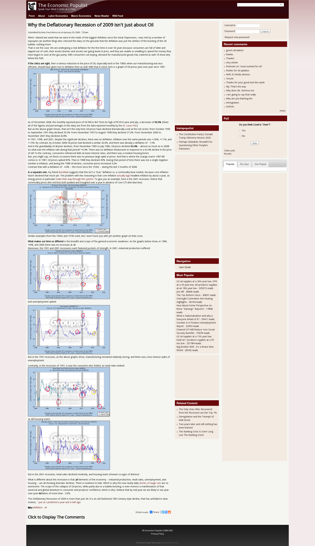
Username (229, 25)
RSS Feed (117, 15)
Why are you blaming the (239, 98)
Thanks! (230, 58)
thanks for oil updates (237, 70)
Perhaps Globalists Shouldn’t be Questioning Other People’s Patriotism (195, 145)
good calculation (235, 50)
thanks (229, 54)
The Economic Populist (62, 5)
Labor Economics (58, 15)
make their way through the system (74, 179)
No (243, 135)
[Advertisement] (190, 72)
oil (45, 507)
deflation (37, 507)
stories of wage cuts (150, 483)
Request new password (237, 37)
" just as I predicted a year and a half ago (59, 502)
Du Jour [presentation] (244, 164)
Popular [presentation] (230, 164)
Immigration (232, 102)
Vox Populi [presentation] (260, 164)
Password (229, 31)
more (282, 110)
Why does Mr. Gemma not (240, 90)
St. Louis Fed (129, 125)
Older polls (229, 150)
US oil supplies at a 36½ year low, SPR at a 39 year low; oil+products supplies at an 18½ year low (197, 285)
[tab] (230, 164)
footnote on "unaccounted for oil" (244, 66)
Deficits (230, 106)
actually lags (123, 175)
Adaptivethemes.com (169, 543)
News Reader (101, 15)
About (41, 15)
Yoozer (230, 78)
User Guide (185, 267)
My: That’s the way (236, 86)
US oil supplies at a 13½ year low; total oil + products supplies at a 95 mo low (195, 340)
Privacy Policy (157, 533)
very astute (232, 62)
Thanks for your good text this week (245, 82)
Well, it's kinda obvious (238, 74)
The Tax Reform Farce (188, 295)
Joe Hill (180, 291)
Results (227, 153)
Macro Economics (81, 15)
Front (32, 15)
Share (156, 512)
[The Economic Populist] (32, 9)
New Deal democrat (51, 32)
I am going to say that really (241, 94)
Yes (244, 130)
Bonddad (63, 172)
